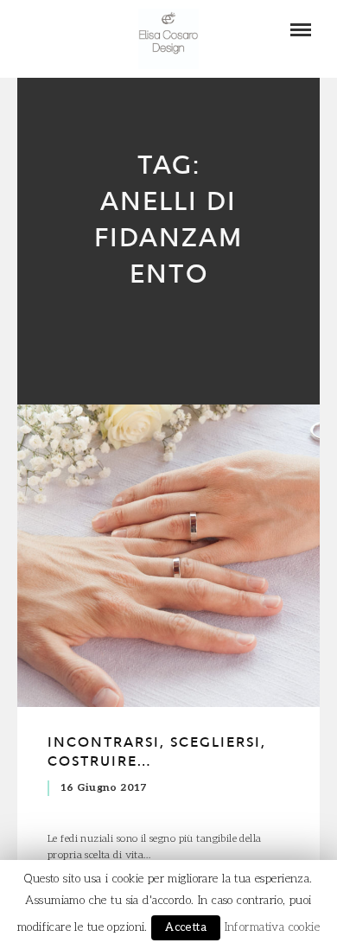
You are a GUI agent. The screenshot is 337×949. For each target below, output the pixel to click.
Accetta (186, 927)
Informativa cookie (273, 927)
